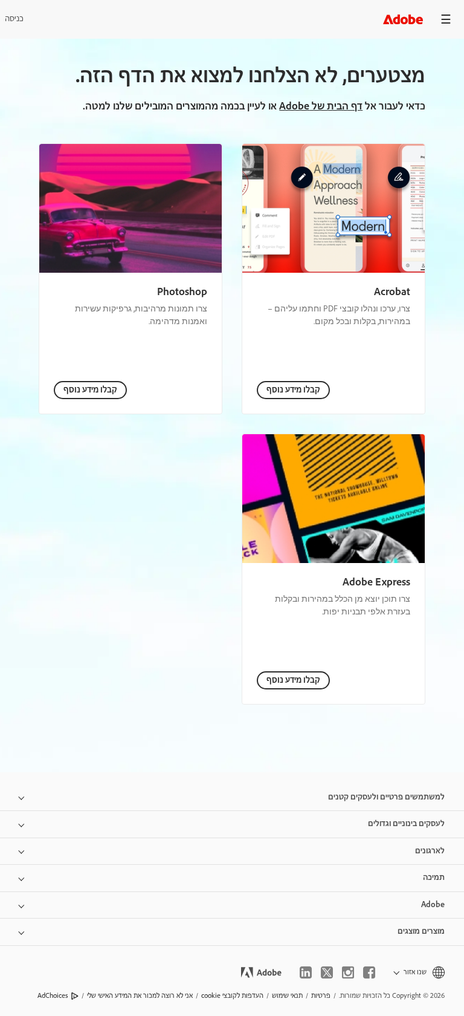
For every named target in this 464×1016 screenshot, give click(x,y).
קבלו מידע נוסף (293, 390)
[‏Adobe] (403, 19)
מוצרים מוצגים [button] (421, 931)
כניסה (14, 19)
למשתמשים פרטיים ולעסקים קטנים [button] (386, 797)
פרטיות (320, 995)
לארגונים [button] (430, 851)
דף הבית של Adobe (320, 106)
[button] (419, 972)
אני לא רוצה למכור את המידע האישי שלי (140, 995)
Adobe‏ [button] (433, 905)
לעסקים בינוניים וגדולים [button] (406, 824)
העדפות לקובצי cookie (232, 995)
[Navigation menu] (446, 19)
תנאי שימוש (287, 995)
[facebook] (369, 972)
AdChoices (52, 995)
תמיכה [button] (434, 877)
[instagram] (348, 972)
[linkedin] (306, 972)
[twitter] (327, 972)
